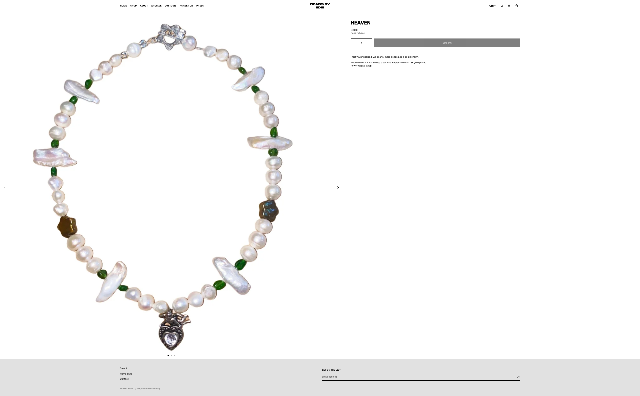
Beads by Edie (134, 388)
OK (518, 376)
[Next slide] (339, 188)
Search (124, 368)
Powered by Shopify (150, 388)
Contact (124, 379)
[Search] (502, 5)
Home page (126, 373)
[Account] (509, 5)
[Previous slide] (3, 188)
